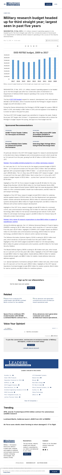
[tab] (8, 328)
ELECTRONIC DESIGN (42, 462)
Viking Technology (37, 392)
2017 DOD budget (16, 99)
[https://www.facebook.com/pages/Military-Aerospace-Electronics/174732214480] (43, 449)
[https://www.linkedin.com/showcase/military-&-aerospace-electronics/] (45, 449)
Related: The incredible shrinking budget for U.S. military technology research (29, 163)
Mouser (34, 380)
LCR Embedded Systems (39, 375)
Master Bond (36, 378)
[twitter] (31, 46)
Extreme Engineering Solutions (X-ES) (15, 390)
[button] (5, 4)
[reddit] (33, 46)
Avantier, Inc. (8, 375)
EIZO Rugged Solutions (11, 385)
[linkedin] (28, 46)
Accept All (54, 471)
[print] (57, 46)
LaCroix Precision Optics (11, 397)
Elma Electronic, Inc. (10, 387)
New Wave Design (37, 382)
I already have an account (31, 348)
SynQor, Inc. (35, 390)
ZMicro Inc (35, 394)
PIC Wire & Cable (37, 385)
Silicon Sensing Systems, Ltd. (40, 387)
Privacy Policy (6, 472)
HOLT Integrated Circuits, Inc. (12, 394)
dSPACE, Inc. (8, 382)
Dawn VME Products (10, 378)
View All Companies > (31, 401)
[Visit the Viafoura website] (54, 335)
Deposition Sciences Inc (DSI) (13, 380)
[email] (36, 46)
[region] (31, 332)
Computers (7, 13)
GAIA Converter (8, 392)
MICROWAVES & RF (30, 462)
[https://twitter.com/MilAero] (47, 449)
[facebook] (25, 46)
